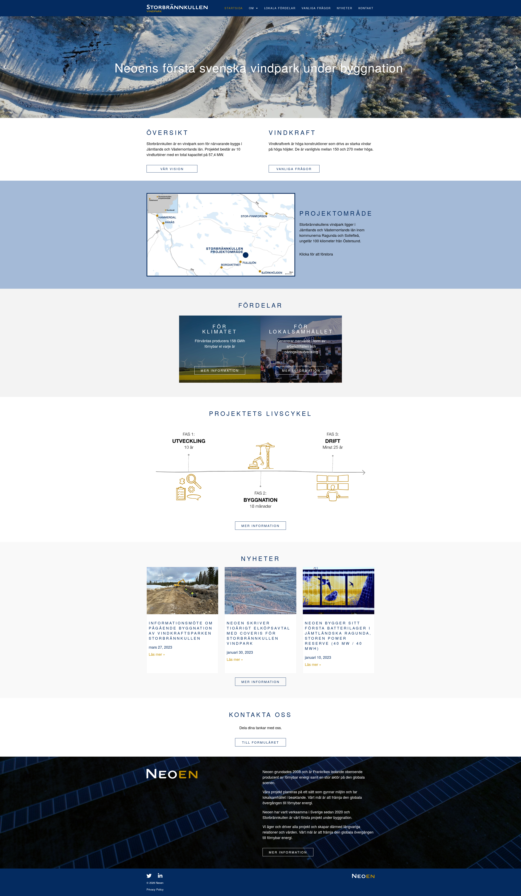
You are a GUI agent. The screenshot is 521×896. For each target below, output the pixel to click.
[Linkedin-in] (160, 876)
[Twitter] (149, 876)
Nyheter (344, 8)
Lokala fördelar (280, 8)
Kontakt (365, 8)
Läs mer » (157, 654)
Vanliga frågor (316, 8)
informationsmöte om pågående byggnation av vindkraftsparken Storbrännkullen (181, 630)
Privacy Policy (155, 889)
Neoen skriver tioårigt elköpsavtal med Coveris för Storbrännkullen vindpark (258, 633)
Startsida (233, 8)
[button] (4, 67)
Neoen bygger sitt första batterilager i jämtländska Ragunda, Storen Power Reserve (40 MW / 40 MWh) (338, 635)
